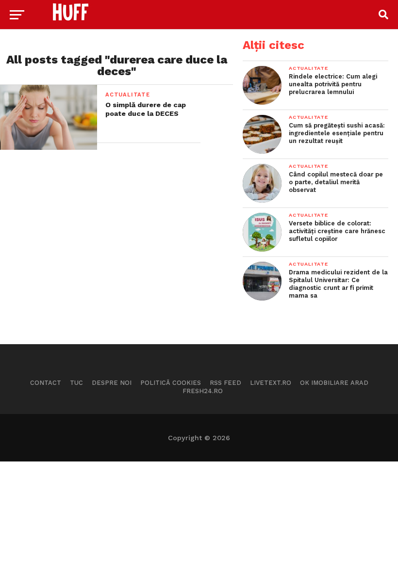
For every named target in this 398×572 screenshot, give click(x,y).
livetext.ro (270, 382)
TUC (76, 382)
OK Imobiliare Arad (334, 382)
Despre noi (112, 382)
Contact (45, 382)
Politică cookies (170, 382)
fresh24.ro (202, 391)
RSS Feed (225, 382)
